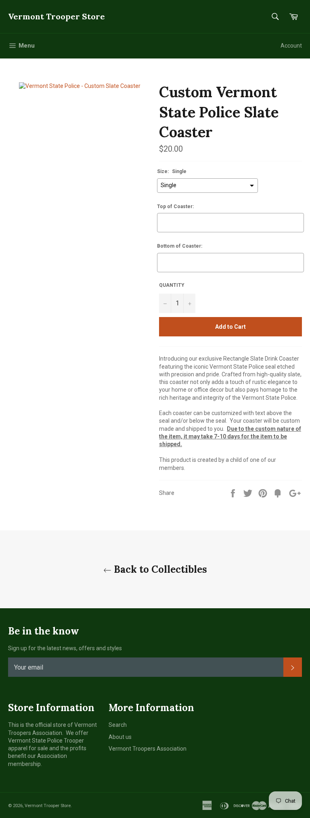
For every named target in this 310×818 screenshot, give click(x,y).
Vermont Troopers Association (147, 748)
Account (291, 45)
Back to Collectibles (159, 569)
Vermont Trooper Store (56, 16)
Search (118, 725)
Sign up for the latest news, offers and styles (65, 648)
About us (120, 737)
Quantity (171, 285)
